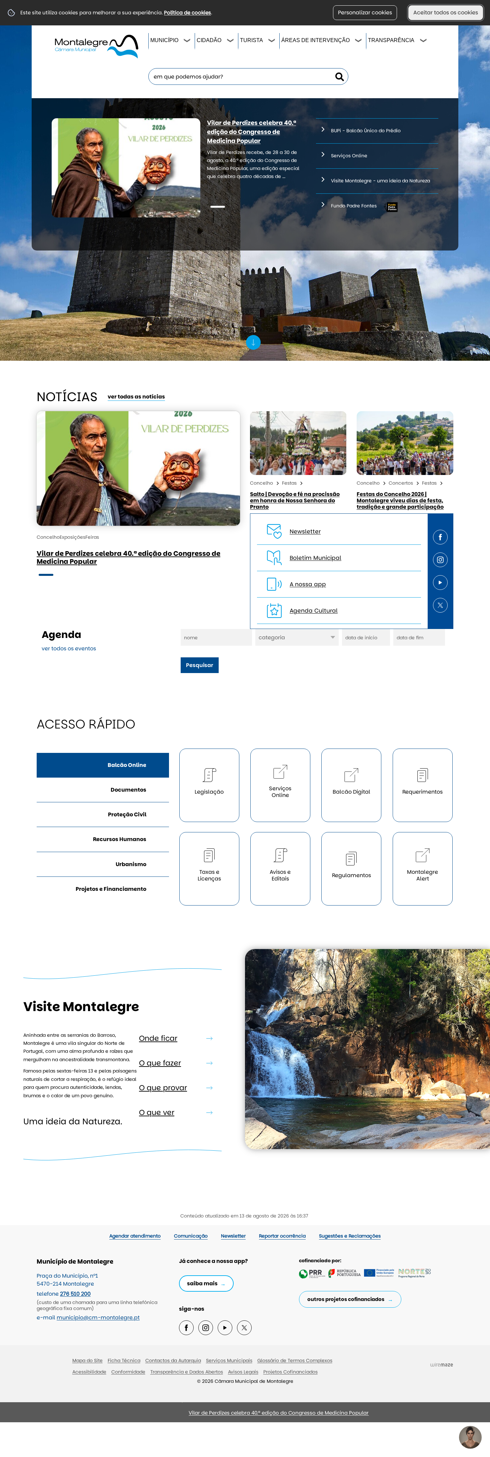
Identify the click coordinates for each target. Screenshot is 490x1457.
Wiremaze (441, 1364)
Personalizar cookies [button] (365, 12)
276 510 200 (75, 1294)
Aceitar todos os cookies (445, 12)
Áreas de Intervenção (315, 40)
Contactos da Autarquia (173, 1360)
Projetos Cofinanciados (290, 1371)
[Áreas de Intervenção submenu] (358, 41)
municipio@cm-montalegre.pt (98, 1317)
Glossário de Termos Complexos (294, 1360)
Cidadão (209, 40)
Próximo (107, 1415)
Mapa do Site (87, 1360)
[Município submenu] (187, 41)
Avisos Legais (243, 1371)
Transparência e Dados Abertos (186, 1371)
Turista (251, 40)
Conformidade (128, 1371)
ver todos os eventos (69, 648)
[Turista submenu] (272, 41)
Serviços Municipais (229, 1360)
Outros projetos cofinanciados (345, 1299)
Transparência (391, 40)
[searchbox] (248, 76)
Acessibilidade (89, 1371)
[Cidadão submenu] (230, 41)
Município (164, 40)
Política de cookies (187, 12)
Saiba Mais (202, 1283)
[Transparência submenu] (423, 41)
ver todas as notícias (136, 396)
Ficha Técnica (124, 1360)
